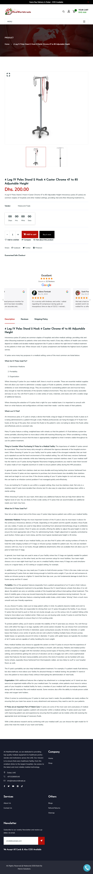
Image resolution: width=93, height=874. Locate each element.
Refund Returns (54, 808)
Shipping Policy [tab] (41, 319)
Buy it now (47, 234)
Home (7, 44)
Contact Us (8, 808)
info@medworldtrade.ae (16, 781)
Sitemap (51, 813)
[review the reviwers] (17, 291)
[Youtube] (13, 786)
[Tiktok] (22, 786)
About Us (7, 803)
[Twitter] (9, 786)
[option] (46, 107)
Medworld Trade (24, 206)
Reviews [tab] (24, 319)
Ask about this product (44, 240)
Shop (50, 763)
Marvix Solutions (24, 869)
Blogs (50, 803)
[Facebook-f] (4, 786)
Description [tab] (10, 319)
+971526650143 (13, 777)
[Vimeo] (18, 786)
